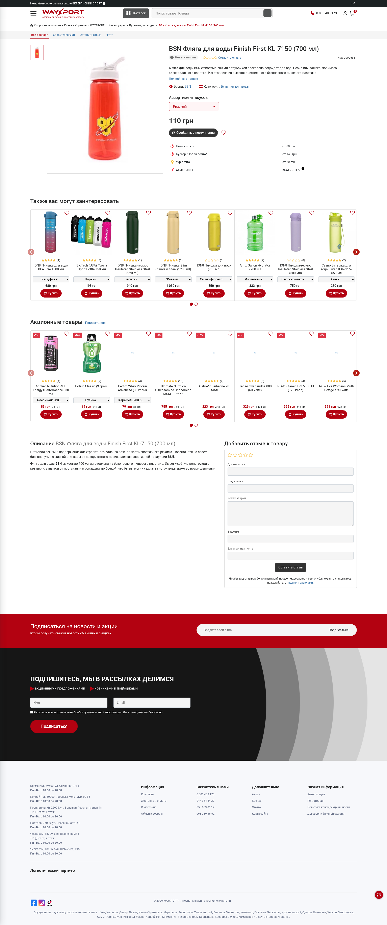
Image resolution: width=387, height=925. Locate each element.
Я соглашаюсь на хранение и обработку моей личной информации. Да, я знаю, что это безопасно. (98, 712)
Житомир (247, 912)
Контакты (147, 794)
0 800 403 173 (326, 13)
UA (353, 3)
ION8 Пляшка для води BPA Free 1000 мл (51, 267)
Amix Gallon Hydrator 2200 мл (255, 267)
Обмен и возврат (152, 813)
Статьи (256, 807)
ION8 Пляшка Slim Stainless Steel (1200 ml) (173, 267)
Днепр (123, 912)
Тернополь (186, 912)
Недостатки (235, 481)
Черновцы (171, 912)
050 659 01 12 (205, 807)
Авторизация (316, 794)
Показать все (95, 323)
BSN (188, 86)
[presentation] (31, 252)
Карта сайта (260, 813)
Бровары (221, 916)
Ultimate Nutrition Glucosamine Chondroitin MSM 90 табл (173, 390)
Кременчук (169, 916)
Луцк (118, 916)
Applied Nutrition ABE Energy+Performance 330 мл (51, 390)
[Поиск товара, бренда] (267, 13)
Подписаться (339, 630)
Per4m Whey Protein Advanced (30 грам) (132, 388)
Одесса (307, 912)
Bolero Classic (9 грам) (91, 386)
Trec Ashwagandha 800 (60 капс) (255, 388)
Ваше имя (234, 531)
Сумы (101, 916)
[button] (33, 13)
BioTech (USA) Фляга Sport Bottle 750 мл (91, 267)
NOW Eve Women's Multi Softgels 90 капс (336, 388)
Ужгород (129, 916)
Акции (256, 794)
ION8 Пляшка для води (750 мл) (214, 267)
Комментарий (237, 498)
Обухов (232, 916)
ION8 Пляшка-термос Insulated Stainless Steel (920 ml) (132, 269)
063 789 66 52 (205, 813)
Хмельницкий (203, 912)
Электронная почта (241, 548)
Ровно (110, 916)
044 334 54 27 (205, 800)
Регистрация (315, 800)
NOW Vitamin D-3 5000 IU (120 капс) (295, 388)
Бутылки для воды (235, 86)
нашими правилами (300, 582)
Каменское (245, 916)
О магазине (148, 807)
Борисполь (206, 916)
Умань (140, 916)
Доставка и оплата (153, 800)
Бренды (257, 800)
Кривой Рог (153, 916)
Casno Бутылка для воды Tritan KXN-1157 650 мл (336, 269)
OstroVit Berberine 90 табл (214, 388)
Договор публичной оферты (325, 813)
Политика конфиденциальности (328, 807)
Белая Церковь (188, 916)
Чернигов (232, 912)
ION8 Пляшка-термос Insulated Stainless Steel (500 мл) (295, 269)
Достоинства (236, 464)
